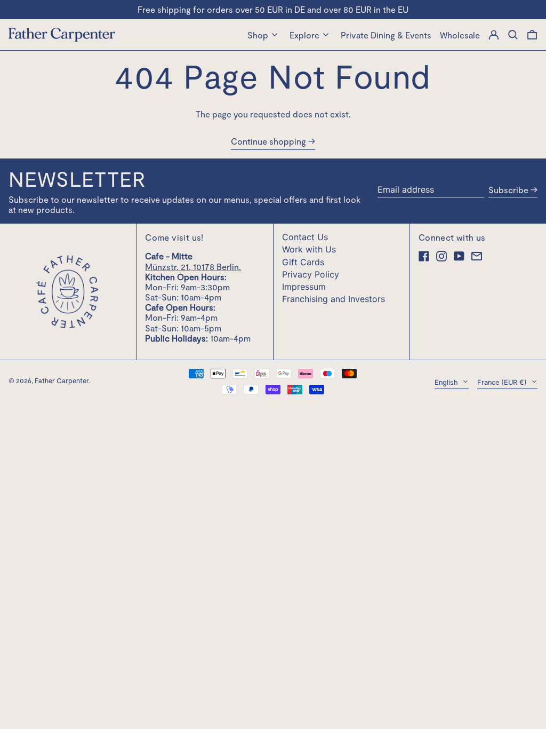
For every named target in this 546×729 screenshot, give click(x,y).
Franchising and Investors (333, 299)
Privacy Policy (310, 274)
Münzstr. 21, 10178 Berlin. (193, 267)
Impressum (304, 286)
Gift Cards (303, 262)
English (447, 382)
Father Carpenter (62, 380)
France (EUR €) (503, 382)
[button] (532, 34)
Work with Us (309, 249)
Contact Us (305, 237)
